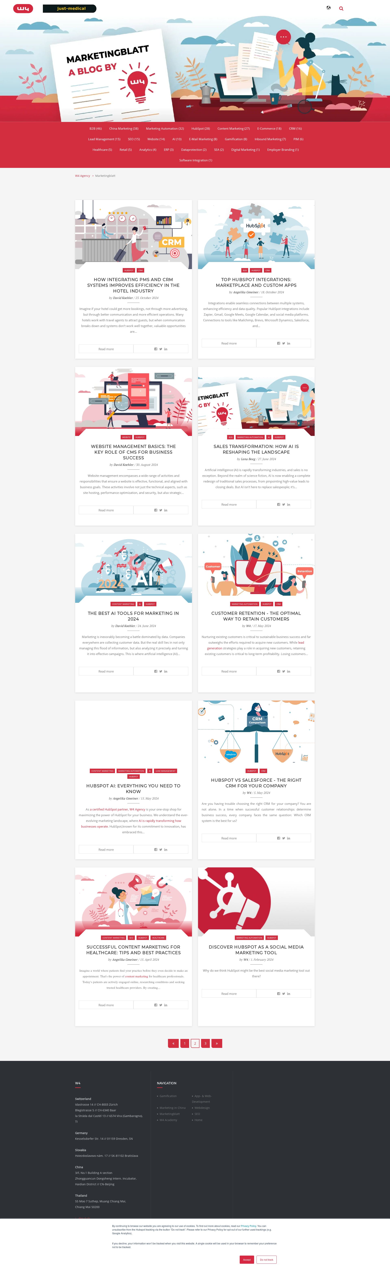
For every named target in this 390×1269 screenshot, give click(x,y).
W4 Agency (83, 176)
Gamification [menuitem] (168, 1096)
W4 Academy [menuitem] (168, 1120)
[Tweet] (160, 349)
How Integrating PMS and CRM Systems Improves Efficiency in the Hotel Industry (133, 285)
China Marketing (123, 128)
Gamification (236, 139)
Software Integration (195, 160)
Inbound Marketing (270, 139)
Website (156, 139)
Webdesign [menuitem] (202, 1108)
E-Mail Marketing (203, 139)
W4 (248, 626)
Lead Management (104, 139)
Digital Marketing (245, 150)
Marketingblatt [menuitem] (170, 1114)
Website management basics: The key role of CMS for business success (133, 452)
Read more (106, 349)
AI (176, 139)
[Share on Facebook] (155, 349)
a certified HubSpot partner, (109, 809)
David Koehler (123, 298)
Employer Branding (283, 150)
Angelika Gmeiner (245, 292)
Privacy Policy (248, 1226)
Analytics (147, 150)
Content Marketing (234, 128)
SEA (219, 150)
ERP (168, 150)
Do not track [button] (266, 1259)
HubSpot (201, 128)
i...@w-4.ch (82, 1218)
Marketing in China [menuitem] (173, 1108)
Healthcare (102, 150)
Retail (126, 150)
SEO (134, 139)
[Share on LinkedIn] (165, 349)
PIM (298, 139)
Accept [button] (247, 1259)
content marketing (136, 976)
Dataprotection (193, 150)
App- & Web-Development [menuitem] (202, 1099)
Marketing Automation (165, 128)
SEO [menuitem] (197, 1114)
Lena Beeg (248, 459)
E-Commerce (269, 128)
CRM (295, 128)
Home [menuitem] (199, 1120)
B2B (96, 128)
